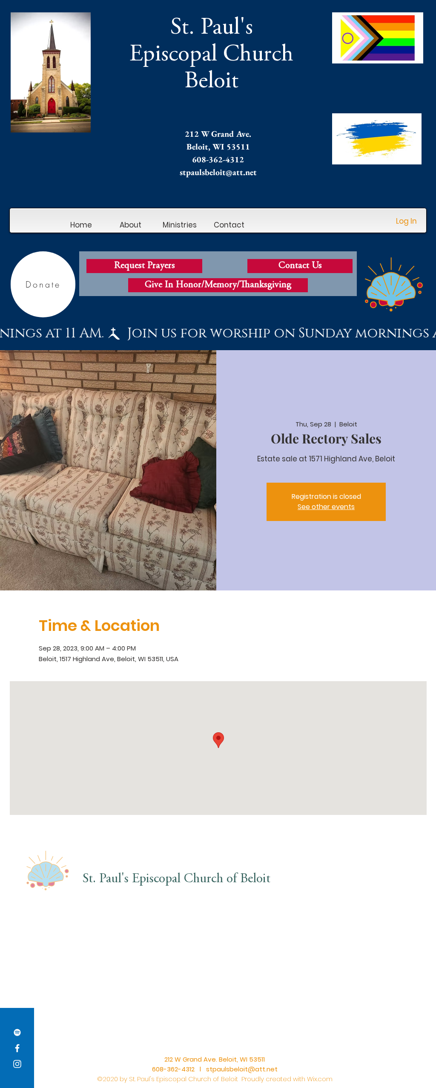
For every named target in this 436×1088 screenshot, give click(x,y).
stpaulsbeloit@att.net (218, 172)
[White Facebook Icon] (17, 1048)
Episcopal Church (211, 55)
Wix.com (320, 1078)
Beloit (211, 82)
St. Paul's (211, 28)
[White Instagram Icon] (17, 1064)
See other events (326, 507)
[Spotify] (17, 1032)
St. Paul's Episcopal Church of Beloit (176, 879)
